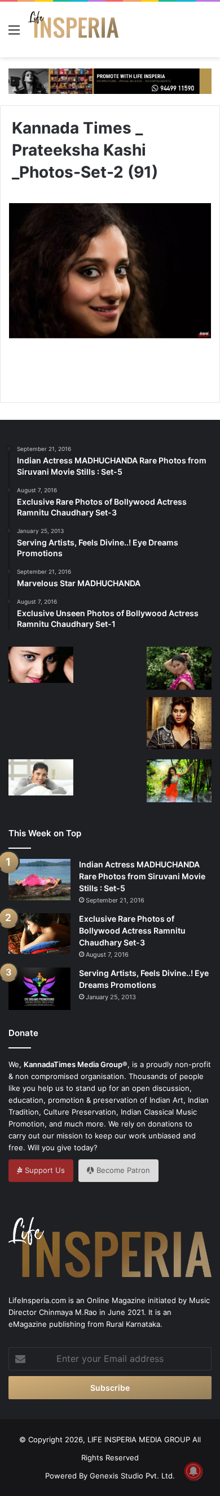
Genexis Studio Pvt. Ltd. (132, 1475)
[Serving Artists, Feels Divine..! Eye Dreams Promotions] (39, 989)
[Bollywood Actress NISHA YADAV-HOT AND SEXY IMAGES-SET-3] (110, 725)
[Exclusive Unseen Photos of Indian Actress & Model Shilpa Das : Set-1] (110, 670)
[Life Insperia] (73, 29)
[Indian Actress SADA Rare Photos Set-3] (179, 668)
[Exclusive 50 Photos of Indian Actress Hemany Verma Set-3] (40, 777)
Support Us (44, 1170)
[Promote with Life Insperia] (110, 80)
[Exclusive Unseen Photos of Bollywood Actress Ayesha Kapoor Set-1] (40, 718)
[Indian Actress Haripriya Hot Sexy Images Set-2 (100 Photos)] (110, 782)
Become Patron (122, 1170)
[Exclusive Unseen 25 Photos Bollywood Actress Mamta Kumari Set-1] (179, 723)
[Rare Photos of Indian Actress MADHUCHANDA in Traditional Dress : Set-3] (179, 780)
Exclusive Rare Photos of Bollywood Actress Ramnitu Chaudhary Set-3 (132, 930)
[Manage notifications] (193, 1471)
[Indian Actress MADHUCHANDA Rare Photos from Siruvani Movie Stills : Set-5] (39, 879)
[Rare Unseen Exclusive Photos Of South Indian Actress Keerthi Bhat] (40, 665)
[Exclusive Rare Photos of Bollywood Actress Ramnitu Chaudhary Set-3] (39, 933)
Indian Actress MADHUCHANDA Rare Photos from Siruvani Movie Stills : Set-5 (142, 876)
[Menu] (14, 33)
